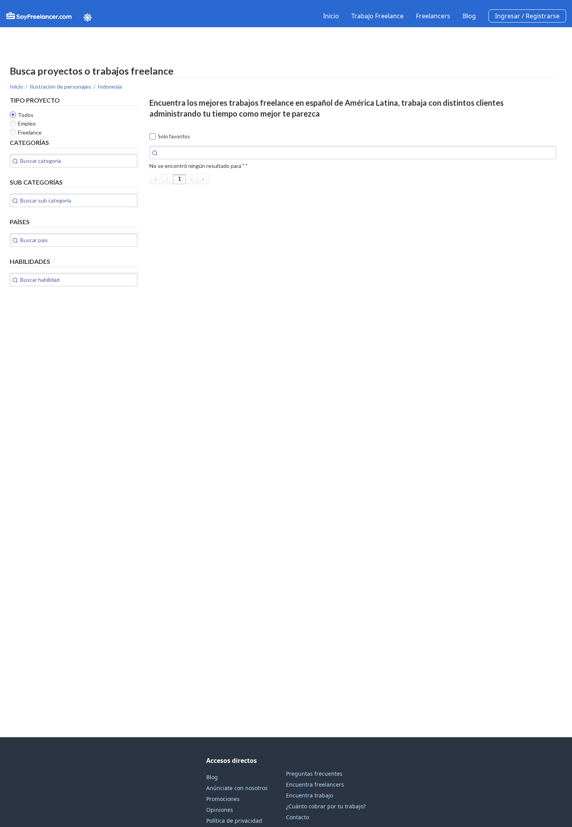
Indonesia (110, 86)
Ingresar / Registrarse (527, 16)
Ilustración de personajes (60, 86)
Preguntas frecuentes (314, 773)
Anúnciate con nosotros (237, 788)
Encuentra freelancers (315, 784)
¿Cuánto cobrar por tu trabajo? (326, 806)
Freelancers (433, 16)
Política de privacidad (234, 820)
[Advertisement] (68, 346)
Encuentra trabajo (309, 795)
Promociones (223, 799)
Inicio (331, 16)
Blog (469, 16)
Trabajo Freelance (377, 16)
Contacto (297, 817)
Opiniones (219, 809)
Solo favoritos (174, 136)
